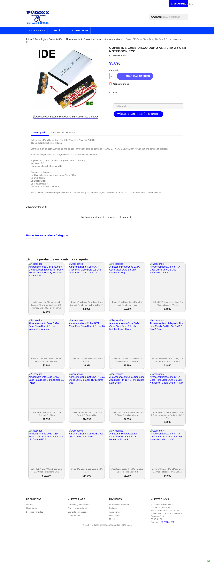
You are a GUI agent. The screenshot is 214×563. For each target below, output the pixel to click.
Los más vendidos (34, 512)
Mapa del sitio (74, 515)
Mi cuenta (115, 499)
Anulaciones (114, 512)
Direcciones (114, 515)
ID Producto (114, 56)
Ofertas (29, 504)
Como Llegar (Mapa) (77, 508)
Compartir (123, 92)
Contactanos (33, 3)
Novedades (31, 508)
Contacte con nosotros (78, 512)
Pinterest (153, 92)
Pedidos (113, 508)
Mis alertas (114, 519)
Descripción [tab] (39, 132)
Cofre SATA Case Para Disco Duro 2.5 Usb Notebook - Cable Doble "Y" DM (167, 415)
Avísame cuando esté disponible (138, 114)
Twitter (145, 92)
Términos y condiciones (79, 504)
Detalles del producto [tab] (63, 132)
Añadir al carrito (135, 76)
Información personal (119, 504)
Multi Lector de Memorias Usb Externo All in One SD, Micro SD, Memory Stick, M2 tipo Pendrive (46, 305)
